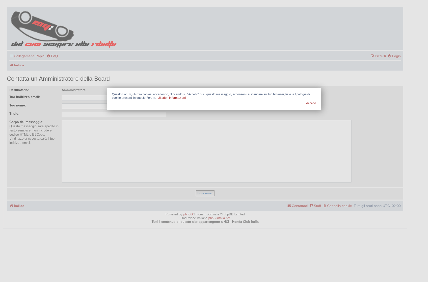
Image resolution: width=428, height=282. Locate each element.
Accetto (311, 103)
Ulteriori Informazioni (172, 98)
